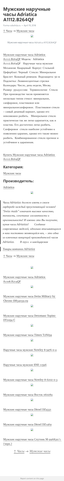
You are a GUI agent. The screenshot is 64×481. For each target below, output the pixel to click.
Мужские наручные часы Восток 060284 (28, 394)
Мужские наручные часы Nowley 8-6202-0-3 (30, 379)
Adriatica (8, 187)
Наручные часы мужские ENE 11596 (25, 364)
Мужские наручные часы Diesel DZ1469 (27, 424)
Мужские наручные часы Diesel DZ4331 (27, 409)
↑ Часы (7, 30)
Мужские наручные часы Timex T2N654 (27, 335)
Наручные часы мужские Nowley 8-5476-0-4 (30, 350)
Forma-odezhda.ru (12, 25)
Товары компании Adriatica (19, 249)
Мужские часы (25, 30)
